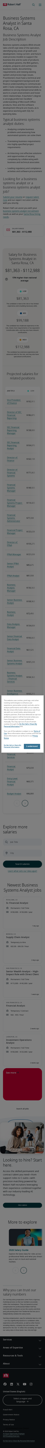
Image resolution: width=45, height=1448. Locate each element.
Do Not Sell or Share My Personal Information (12, 746)
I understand (32, 746)
